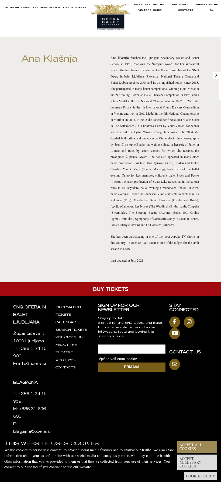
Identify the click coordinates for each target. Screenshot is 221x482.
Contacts (185, 10)
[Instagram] (190, 322)
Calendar (11, 7)
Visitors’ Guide (149, 10)
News (44, 7)
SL (211, 10)
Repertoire (29, 7)
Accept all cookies (190, 446)
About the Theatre (149, 4)
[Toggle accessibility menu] (216, 75)
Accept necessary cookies (190, 462)
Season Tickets (61, 7)
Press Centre (207, 4)
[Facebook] (176, 322)
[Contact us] (176, 364)
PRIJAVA (132, 367)
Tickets (80, 7)
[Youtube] (176, 333)
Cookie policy (200, 476)
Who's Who (180, 4)
